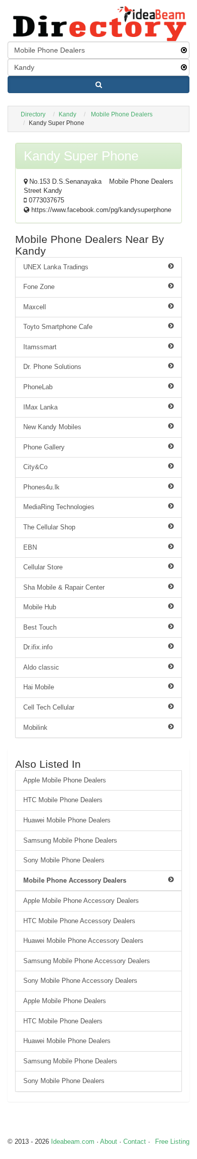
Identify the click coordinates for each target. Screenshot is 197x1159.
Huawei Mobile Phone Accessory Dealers (83, 940)
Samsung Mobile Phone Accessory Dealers (86, 961)
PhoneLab (38, 387)
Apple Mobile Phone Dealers (64, 780)
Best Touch (40, 627)
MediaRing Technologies (58, 507)
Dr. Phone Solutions (52, 366)
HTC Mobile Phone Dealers (63, 800)
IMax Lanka (40, 407)
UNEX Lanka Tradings (55, 267)
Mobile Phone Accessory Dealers (74, 880)
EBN (30, 547)
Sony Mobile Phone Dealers (64, 860)
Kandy (67, 114)
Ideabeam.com (72, 1141)
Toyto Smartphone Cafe (57, 326)
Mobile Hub (39, 607)
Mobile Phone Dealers (122, 114)
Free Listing (172, 1141)
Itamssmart (40, 347)
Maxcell (34, 307)
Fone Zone (39, 287)
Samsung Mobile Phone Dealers (70, 840)
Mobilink (35, 727)
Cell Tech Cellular (48, 707)
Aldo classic (41, 667)
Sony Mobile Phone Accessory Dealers (80, 980)
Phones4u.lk (41, 487)
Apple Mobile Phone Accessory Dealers (81, 900)
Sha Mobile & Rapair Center (64, 587)
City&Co (35, 467)
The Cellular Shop (49, 527)
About (108, 1141)
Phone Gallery (44, 447)
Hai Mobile (38, 687)
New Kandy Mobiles (52, 427)
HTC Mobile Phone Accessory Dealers (79, 921)
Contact (134, 1141)
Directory (33, 114)
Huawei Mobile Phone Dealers (67, 820)
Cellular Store (43, 567)
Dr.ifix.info (38, 647)
